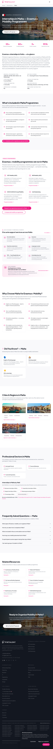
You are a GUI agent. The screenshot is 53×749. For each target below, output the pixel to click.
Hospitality (4, 679)
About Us (4, 712)
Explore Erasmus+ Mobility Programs (33, 32)
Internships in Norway (19, 733)
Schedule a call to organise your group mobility (16, 141)
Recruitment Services (33, 689)
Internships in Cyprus (6, 727)
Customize (33, 741)
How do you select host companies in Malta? (13, 527)
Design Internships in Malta (10, 491)
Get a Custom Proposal (12, 626)
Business (4, 672)
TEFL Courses (5, 705)
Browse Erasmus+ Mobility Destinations (36, 626)
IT (11, 660)
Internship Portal (6, 696)
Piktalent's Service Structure (34, 670)
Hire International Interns (33, 691)
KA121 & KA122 (31, 649)
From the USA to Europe (7, 693)
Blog (29, 672)
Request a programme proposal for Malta (15, 208)
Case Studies (31, 674)
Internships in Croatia (44, 725)
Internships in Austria (6, 725)
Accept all (46, 744)
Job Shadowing (31, 651)
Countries (4, 717)
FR (6, 660)
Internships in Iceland (19, 730)
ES (9, 660)
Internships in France (19, 728)
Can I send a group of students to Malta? (12, 543)
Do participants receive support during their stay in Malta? (16, 539)
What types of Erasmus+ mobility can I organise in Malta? (16, 523)
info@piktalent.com (6, 655)
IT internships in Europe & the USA (25, 497)
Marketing (4, 670)
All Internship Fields (6, 667)
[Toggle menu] (49, 2)
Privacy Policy (25, 738)
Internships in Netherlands (7, 733)
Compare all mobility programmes (14, 212)
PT (15, 660)
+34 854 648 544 (6, 653)
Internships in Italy (44, 730)
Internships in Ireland (31, 730)
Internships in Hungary (7, 730)
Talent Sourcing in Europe (34, 693)
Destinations (10, 5)
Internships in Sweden (19, 736)
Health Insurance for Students (9, 700)
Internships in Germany (32, 728)
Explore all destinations (45, 723)
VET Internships (31, 644)
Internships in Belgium (19, 725)
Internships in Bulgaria (32, 725)
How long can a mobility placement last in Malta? (14, 535)
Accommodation (6, 698)
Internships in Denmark (32, 727)
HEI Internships (31, 646)
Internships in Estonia (44, 727)
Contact (4, 715)
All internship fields (22, 494)
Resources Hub (31, 667)
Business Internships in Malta (11, 488)
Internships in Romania (19, 734)
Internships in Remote (6, 734)
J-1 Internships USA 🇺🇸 (7, 691)
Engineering (5, 677)
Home (3, 5)
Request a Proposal (9, 32)
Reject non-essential (43, 741)
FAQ (29, 677)
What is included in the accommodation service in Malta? (16, 531)
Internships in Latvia (6, 731)
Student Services (6, 689)
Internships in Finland (6, 728)
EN (4, 660)
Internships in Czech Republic (20, 727)
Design (3, 681)
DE (13, 660)
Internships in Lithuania (20, 731)
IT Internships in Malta (9, 494)
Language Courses (6, 703)
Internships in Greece (44, 728)
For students (47, 232)
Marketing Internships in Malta (28, 491)
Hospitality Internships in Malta (29, 488)
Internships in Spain (6, 736)
